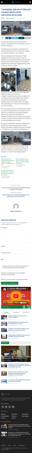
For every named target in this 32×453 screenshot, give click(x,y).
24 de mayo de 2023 (21, 18)
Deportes (3, 414)
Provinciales (25, 414)
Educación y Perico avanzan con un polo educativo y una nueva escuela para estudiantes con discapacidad (18, 373)
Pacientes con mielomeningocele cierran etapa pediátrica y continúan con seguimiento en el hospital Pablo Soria (19, 365)
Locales (3, 418)
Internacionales (5, 416)
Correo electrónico (6, 252)
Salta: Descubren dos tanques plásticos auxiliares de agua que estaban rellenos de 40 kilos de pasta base (7, 162)
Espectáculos (22, 445)
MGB (8, 449)
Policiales (7, 6)
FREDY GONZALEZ (10, 18)
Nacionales (14, 414)
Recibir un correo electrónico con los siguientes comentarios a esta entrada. (13, 273)
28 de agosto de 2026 (7, 360)
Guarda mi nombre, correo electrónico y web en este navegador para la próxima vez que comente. (15, 266)
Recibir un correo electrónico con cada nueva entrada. (14, 279)
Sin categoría (25, 416)
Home (2, 6)
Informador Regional (8, 448)
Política (13, 418)
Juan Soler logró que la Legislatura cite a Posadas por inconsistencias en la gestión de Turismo (15, 357)
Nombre (3, 246)
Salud (9, 445)
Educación (3, 445)
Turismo (14, 445)
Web (2, 259)
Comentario (4, 227)
